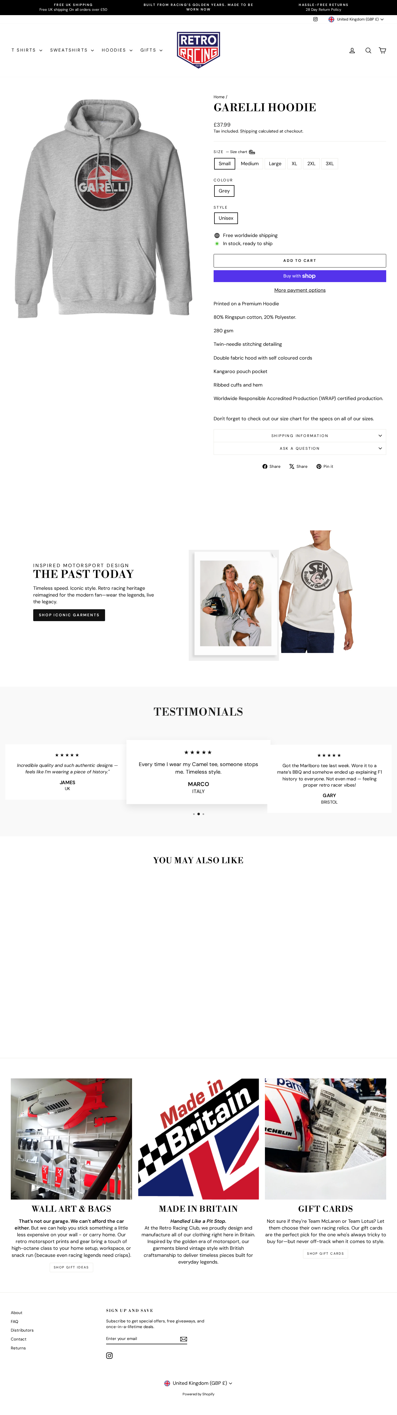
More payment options (300, 290)
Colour (223, 180)
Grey (224, 191)
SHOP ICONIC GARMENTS (69, 614)
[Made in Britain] (198, 1139)
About (16, 1312)
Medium (250, 163)
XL (294, 163)
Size (231, 151)
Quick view (55, 1007)
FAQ (14, 1321)
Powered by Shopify (198, 1394)
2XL (311, 163)
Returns (18, 1348)
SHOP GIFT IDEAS (71, 1267)
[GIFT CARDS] (325, 1139)
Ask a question (300, 448)
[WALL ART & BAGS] (71, 1139)
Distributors (22, 1330)
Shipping (248, 131)
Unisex (226, 218)
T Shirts (25, 50)
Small (225, 163)
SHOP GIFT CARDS (325, 1253)
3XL (330, 163)
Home (219, 97)
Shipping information (300, 435)
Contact (18, 1339)
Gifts (149, 50)
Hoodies (115, 50)
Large (275, 163)
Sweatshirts (70, 50)
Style (221, 207)
